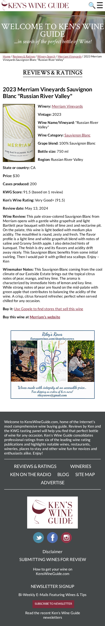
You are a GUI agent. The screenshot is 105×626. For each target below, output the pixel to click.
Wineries (80, 466)
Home (6, 56)
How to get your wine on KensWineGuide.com (52, 571)
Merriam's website (45, 317)
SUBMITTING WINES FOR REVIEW (52, 559)
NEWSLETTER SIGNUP (52, 586)
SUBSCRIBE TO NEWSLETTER (53, 603)
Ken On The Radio (30, 474)
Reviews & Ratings (24, 56)
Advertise (52, 482)
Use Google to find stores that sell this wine (48, 309)
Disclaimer (52, 551)
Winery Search (46, 56)
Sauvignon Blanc (77, 135)
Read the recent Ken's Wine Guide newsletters (52, 615)
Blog (63, 474)
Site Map (85, 474)
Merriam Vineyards (69, 56)
